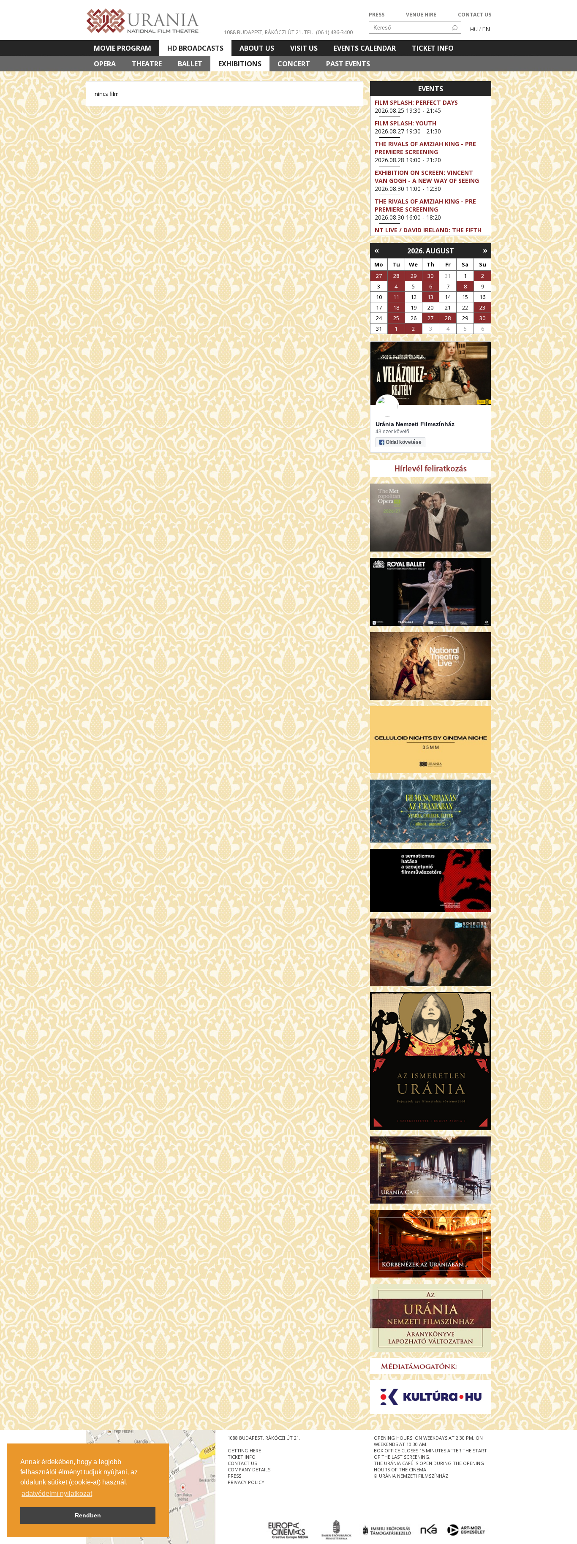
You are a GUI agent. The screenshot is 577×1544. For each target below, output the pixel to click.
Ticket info (433, 48)
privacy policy (246, 1482)
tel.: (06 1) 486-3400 (328, 32)
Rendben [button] (88, 1515)
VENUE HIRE (421, 14)
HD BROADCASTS (195, 48)
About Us (257, 48)
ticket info (242, 1457)
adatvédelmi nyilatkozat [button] (57, 1493)
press (234, 1476)
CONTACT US (474, 14)
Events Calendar (365, 48)
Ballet (190, 63)
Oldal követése (404, 442)
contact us (242, 1463)
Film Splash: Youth (405, 123)
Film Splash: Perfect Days (416, 102)
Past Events (348, 63)
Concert (294, 63)
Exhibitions (239, 63)
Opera (105, 63)
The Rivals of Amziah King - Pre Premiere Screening (425, 148)
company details (249, 1469)
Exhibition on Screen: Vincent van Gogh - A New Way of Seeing (427, 177)
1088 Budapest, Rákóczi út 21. (263, 32)
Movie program (122, 48)
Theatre (147, 63)
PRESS (376, 14)
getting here (244, 1450)
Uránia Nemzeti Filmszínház (415, 424)
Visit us (304, 48)
